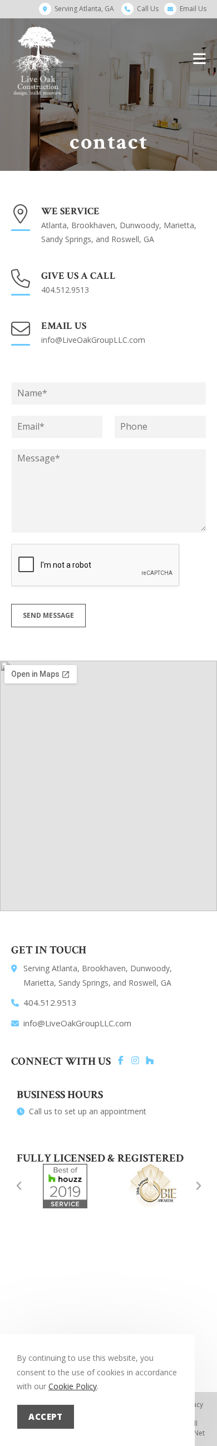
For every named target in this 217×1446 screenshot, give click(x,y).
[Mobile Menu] (199, 58)
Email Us (193, 8)
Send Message (48, 615)
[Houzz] (149, 1060)
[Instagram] (135, 1060)
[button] (18, 1186)
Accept (45, 1416)
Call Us (148, 8)
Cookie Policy (72, 1386)
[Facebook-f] (120, 1060)
